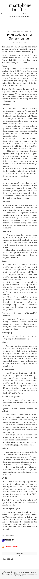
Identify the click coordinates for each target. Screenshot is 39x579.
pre (14, 31)
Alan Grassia (9, 536)
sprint (20, 31)
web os (28, 31)
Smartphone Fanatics (19, 7)
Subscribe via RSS (12, 546)
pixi (10, 31)
